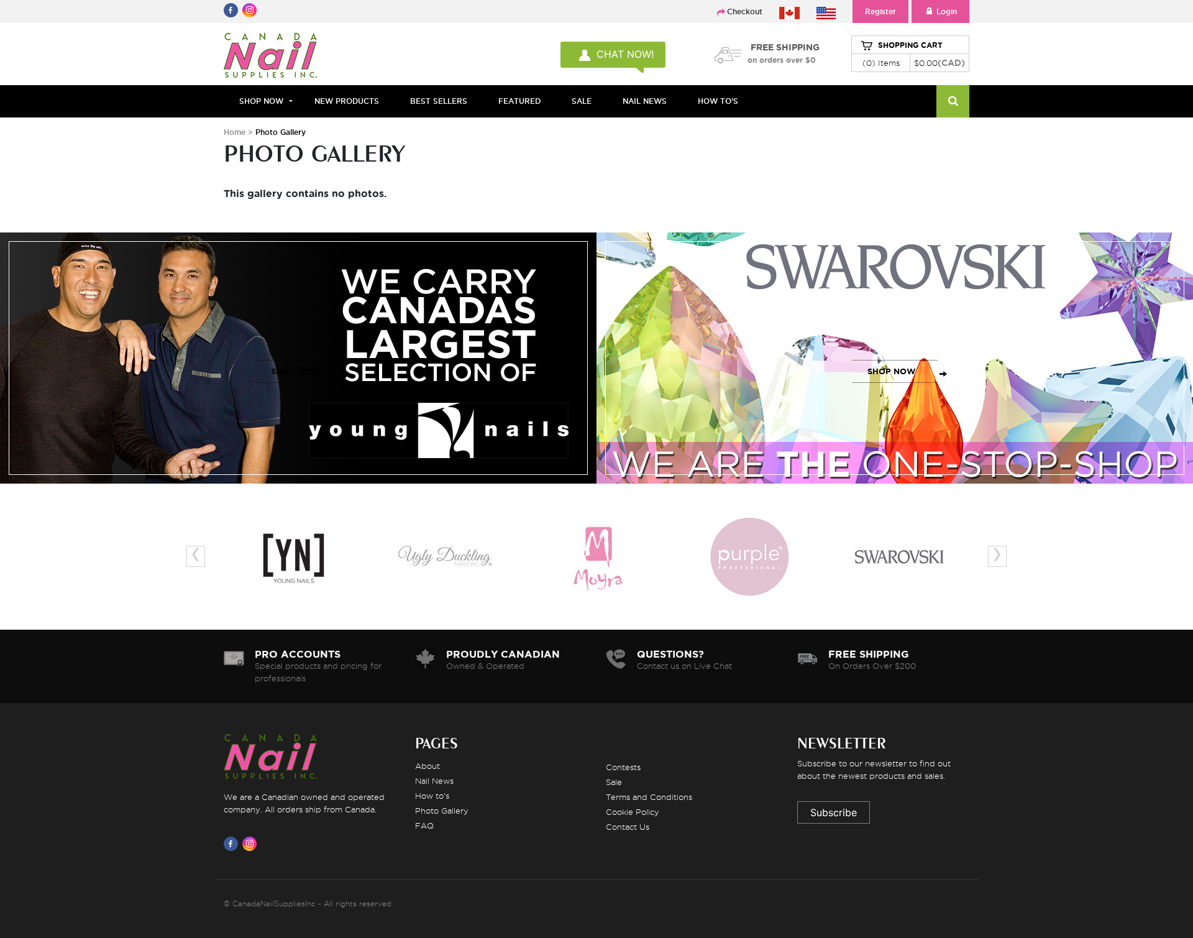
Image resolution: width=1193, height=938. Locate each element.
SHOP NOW (295, 371)
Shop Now (261, 101)
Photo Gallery (442, 810)
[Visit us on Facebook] (233, 843)
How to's (432, 795)
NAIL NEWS (645, 101)
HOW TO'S (718, 101)
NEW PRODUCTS (346, 101)
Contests (623, 767)
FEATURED (519, 101)
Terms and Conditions (649, 797)
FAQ (424, 825)
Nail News (434, 780)
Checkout (744, 11)
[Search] (952, 101)
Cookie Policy (632, 811)
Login (946, 11)
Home (234, 132)
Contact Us (627, 826)
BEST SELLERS (438, 101)
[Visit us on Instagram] (251, 843)
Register (880, 11)
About (427, 765)
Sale (614, 782)
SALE (582, 101)
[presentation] (195, 556)
